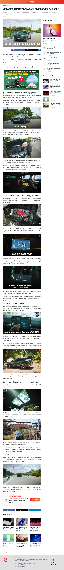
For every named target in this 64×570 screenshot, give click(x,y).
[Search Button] (60, 2)
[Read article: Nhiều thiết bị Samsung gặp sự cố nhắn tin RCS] (8, 538)
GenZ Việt (10, 66)
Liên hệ (52, 560)
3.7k (36, 531)
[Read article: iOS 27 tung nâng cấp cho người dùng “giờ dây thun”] (52, 30)
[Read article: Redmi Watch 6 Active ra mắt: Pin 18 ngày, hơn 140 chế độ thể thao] (22, 538)
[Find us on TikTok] (55, 564)
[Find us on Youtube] (53, 564)
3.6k (36, 546)
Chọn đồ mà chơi (10, 5)
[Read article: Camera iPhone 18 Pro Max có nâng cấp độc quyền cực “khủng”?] (35, 522)
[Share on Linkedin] (39, 50)
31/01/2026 (12, 16)
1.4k (9, 530)
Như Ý (7, 16)
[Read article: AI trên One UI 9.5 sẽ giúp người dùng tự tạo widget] (35, 538)
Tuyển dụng (53, 559)
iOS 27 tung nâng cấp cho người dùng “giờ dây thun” (49, 40)
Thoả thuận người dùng (55, 557)
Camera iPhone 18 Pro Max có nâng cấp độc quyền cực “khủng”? (35, 529)
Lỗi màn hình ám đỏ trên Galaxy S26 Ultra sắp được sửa (21, 529)
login (6, 552)
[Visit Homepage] (31, 2)
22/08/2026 (5, 530)
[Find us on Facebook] (51, 564)
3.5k (22, 548)
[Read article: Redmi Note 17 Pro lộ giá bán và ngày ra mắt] (8, 522)
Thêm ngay (35, 499)
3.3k (22, 531)
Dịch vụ (52, 562)
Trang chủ (4, 5)
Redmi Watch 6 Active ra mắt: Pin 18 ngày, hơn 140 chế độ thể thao (21, 545)
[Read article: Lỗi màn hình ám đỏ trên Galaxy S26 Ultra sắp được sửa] (22, 522)
